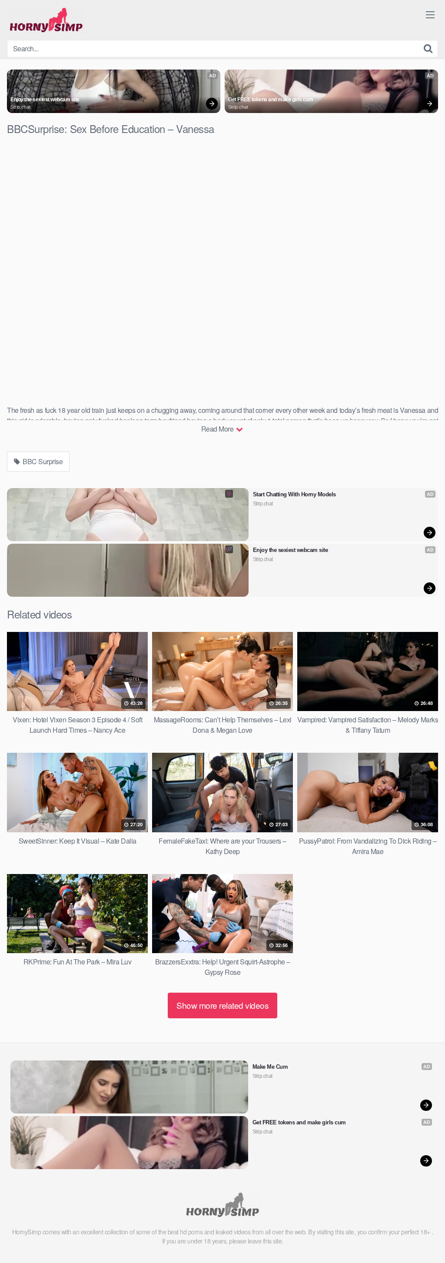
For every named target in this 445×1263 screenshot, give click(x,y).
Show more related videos (222, 1005)
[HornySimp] (46, 20)
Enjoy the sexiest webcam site (45, 99)
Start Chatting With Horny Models (294, 494)
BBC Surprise (42, 461)
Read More (218, 429)
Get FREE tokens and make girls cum (270, 99)
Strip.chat (20, 107)
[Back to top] (421, 1235)
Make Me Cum (270, 1067)
